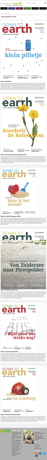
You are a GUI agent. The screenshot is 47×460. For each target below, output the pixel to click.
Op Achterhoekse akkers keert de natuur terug (17, 433)
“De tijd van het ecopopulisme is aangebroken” (16, 450)
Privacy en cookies (38, 448)
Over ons (36, 444)
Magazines (6, 13)
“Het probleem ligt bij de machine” (16, 454)
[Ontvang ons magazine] (5, 432)
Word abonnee (38, 445)
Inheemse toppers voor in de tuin (16, 437)
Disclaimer (37, 447)
